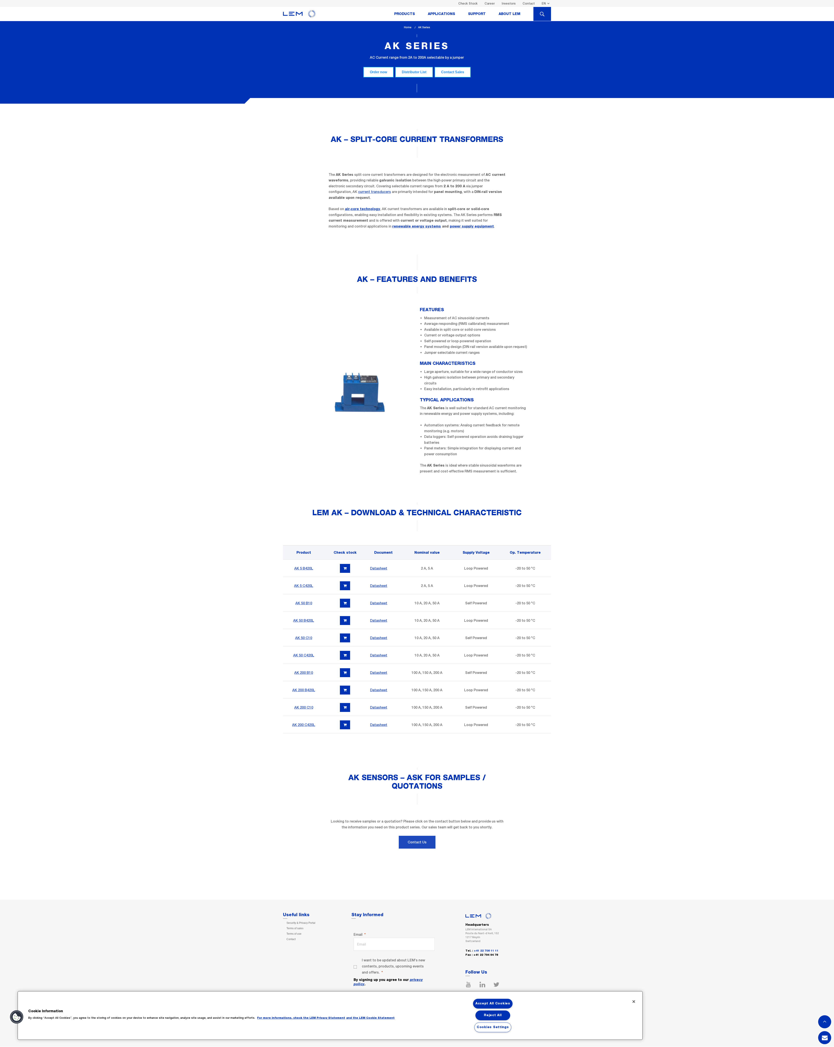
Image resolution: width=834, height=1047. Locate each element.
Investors (509, 3)
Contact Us (417, 842)
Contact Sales (452, 72)
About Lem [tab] (509, 14)
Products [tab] (404, 14)
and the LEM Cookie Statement (370, 1018)
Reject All (492, 1015)
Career (490, 3)
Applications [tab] (441, 14)
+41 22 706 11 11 (486, 950)
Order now (378, 72)
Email (358, 934)
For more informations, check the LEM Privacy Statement (301, 1018)
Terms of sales (294, 928)
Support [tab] (477, 14)
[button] (17, 1017)
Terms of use (293, 933)
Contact (529, 3)
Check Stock (468, 3)
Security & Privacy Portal (300, 923)
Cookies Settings (493, 1027)
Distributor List (414, 72)
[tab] (542, 14)
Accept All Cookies (492, 1003)
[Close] (634, 1001)
